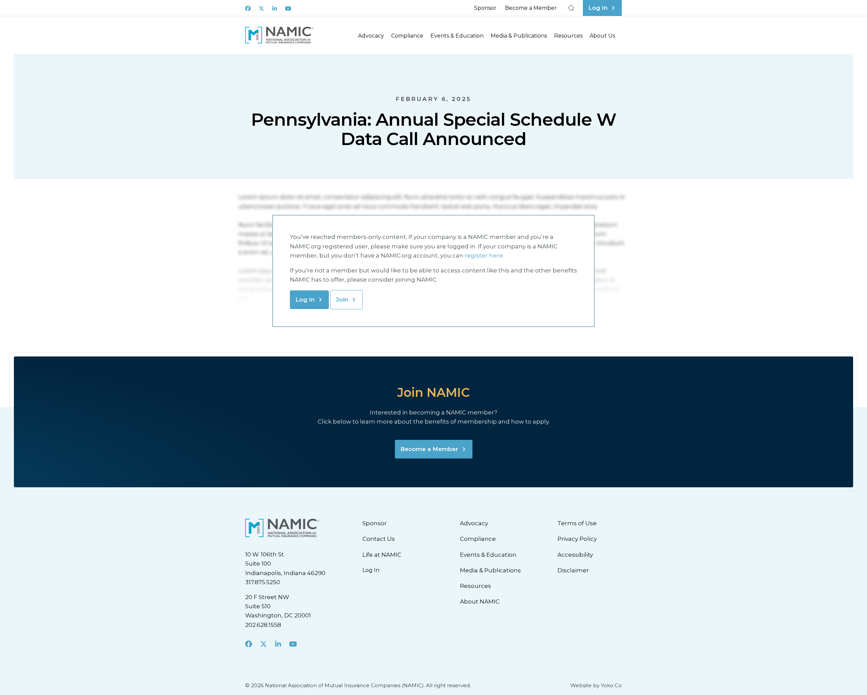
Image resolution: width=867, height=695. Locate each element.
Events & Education (457, 36)
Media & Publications (519, 36)
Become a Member (531, 8)
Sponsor (485, 8)
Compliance (407, 36)
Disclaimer (573, 570)
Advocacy (371, 36)
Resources (568, 36)
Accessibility (575, 554)
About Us (602, 36)
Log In (305, 299)
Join (342, 299)
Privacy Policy (577, 538)
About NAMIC (480, 601)
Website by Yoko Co (596, 685)
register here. (485, 255)
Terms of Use (577, 523)
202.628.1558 (263, 624)
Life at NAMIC (381, 554)
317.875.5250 (262, 582)
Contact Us (378, 538)
